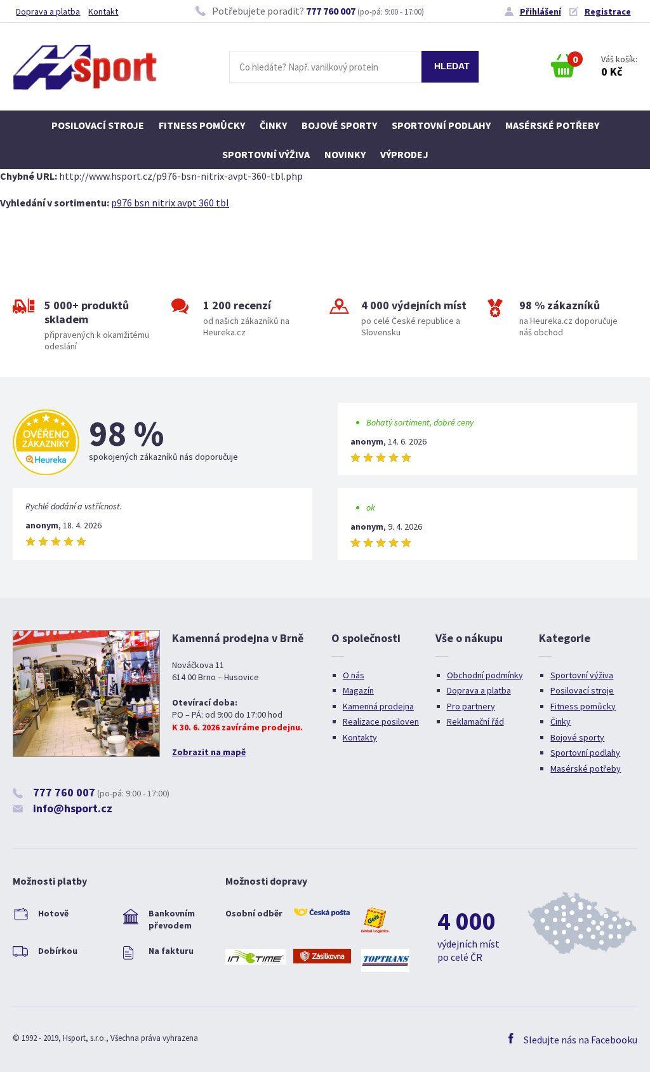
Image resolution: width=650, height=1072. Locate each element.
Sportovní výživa (266, 154)
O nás (353, 675)
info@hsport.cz (72, 808)
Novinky (345, 154)
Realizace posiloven (381, 721)
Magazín (358, 690)
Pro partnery (471, 706)
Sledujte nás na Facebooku (580, 1039)
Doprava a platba (48, 11)
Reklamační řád (475, 721)
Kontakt (103, 11)
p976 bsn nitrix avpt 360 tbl (170, 202)
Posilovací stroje (97, 125)
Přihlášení (540, 11)
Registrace (608, 11)
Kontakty (360, 737)
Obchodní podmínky (485, 675)
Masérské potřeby (552, 125)
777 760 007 (330, 10)
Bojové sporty (339, 125)
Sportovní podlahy (441, 125)
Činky (273, 125)
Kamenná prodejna (378, 706)
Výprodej (404, 154)
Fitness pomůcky (202, 125)
